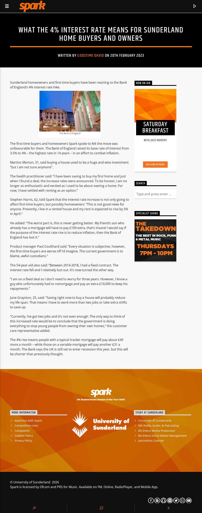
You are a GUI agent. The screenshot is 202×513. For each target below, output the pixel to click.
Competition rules (26, 425)
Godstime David (90, 55)
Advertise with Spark (28, 420)
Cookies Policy (24, 435)
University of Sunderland (154, 420)
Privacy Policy (23, 440)
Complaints (22, 431)
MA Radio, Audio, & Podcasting (158, 425)
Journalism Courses (151, 440)
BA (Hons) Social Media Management (162, 435)
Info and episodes (155, 165)
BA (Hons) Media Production (156, 431)
